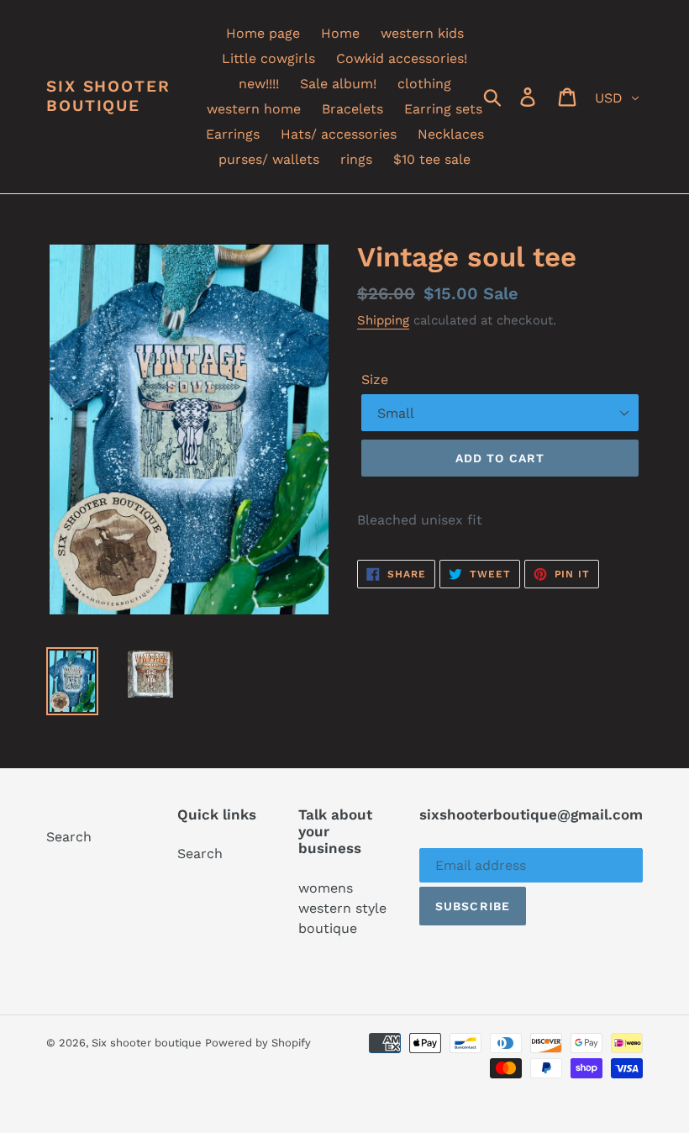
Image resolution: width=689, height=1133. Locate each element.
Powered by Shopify (258, 1042)
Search (69, 837)
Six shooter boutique (108, 96)
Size (374, 379)
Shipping (383, 320)
